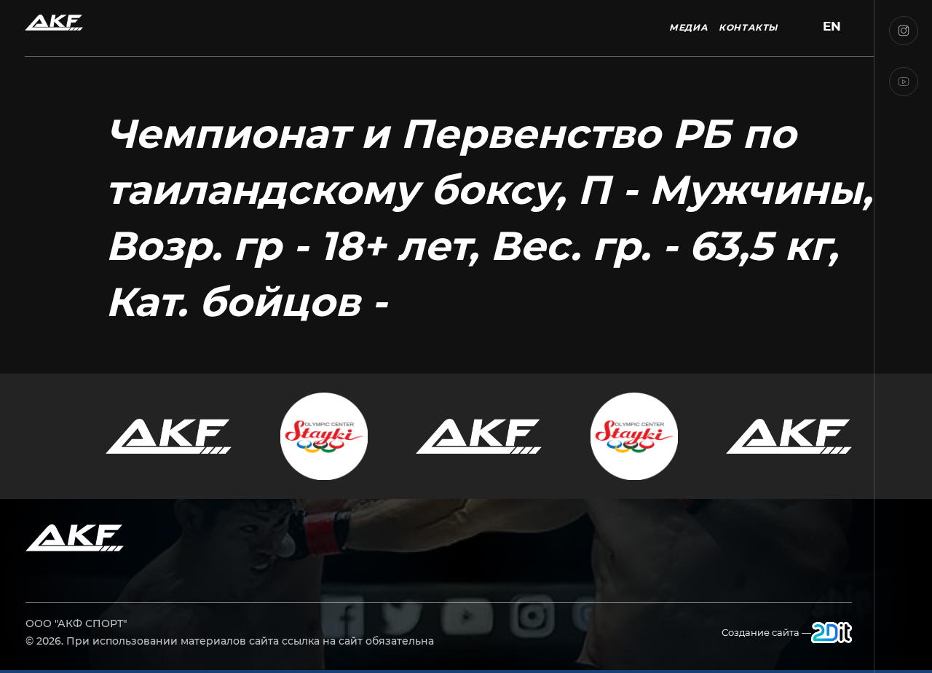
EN (832, 27)
